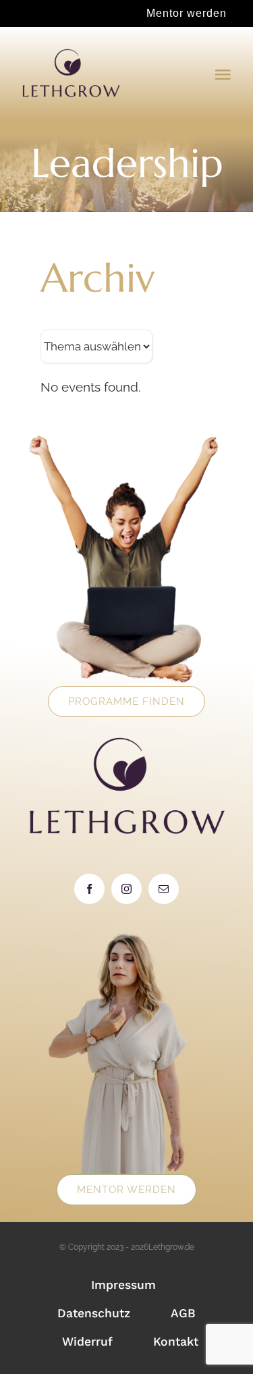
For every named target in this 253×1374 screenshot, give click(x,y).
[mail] (163, 889)
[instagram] (126, 889)
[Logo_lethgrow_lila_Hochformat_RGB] (70, 53)
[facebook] (89, 889)
